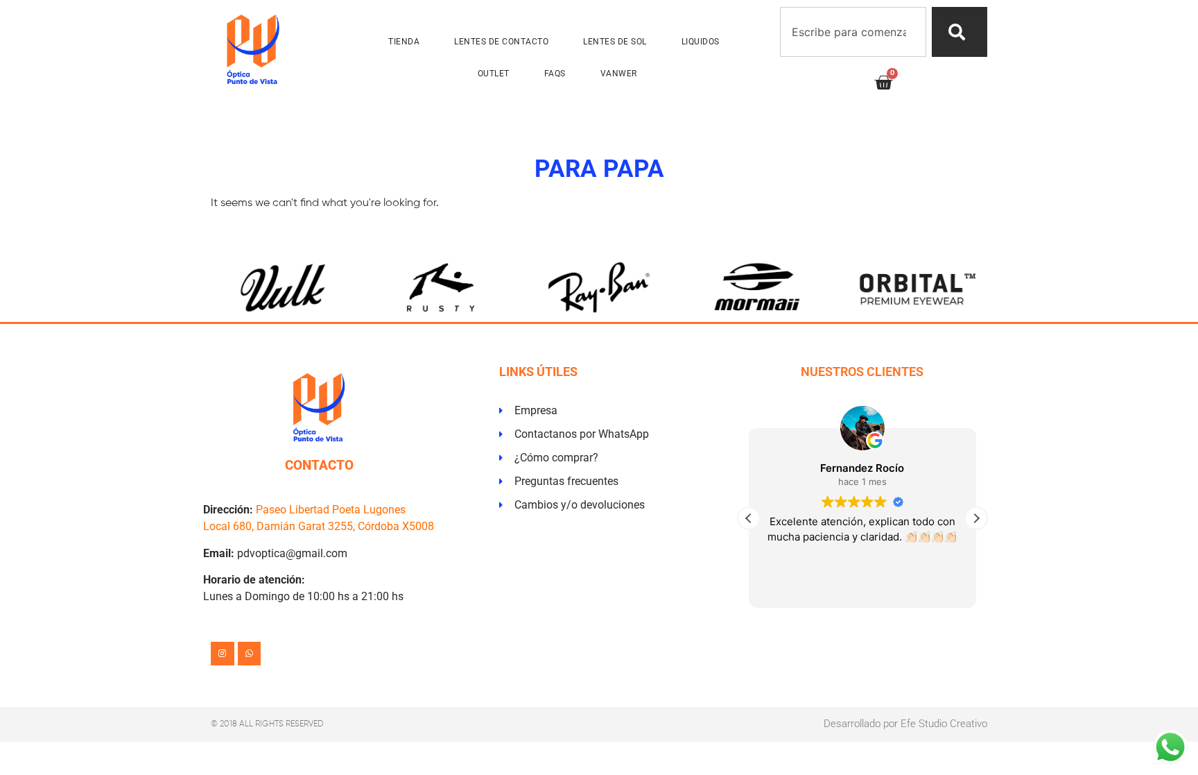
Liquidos (701, 41)
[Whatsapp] (249, 653)
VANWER (618, 73)
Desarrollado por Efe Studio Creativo (905, 723)
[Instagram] (222, 653)
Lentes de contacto (501, 41)
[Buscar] (959, 32)
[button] (976, 518)
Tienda (403, 41)
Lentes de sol (615, 41)
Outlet (494, 73)
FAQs (555, 73)
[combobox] (853, 32)
